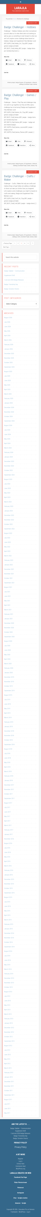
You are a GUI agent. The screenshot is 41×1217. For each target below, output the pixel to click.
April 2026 (7, 335)
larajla (20, 8)
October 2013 (8, 987)
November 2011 (9, 1086)
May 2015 (7, 911)
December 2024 (9, 407)
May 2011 (7, 1113)
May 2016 (7, 857)
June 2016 (7, 852)
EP (24, 82)
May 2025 (7, 385)
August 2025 (8, 371)
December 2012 (9, 1028)
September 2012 (9, 1041)
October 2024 (8, 416)
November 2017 (9, 789)
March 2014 (8, 969)
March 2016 (8, 866)
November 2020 (9, 628)
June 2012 (7, 1055)
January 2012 (8, 1077)
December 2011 (9, 1081)
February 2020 (8, 668)
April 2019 (7, 713)
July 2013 (7, 996)
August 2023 (8, 479)
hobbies (35, 84)
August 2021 (8, 587)
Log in (20, 1161)
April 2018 (7, 767)
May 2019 (7, 708)
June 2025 (7, 380)
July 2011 (7, 1104)
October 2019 (8, 686)
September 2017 (9, 798)
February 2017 (8, 830)
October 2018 (8, 740)
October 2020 (8, 632)
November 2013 (9, 983)
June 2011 (7, 1108)
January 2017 (8, 834)
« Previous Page (7, 243)
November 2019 (9, 682)
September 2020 (9, 637)
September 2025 (9, 367)
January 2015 (8, 929)
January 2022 (8, 565)
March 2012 (8, 1068)
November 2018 (9, 735)
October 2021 (8, 578)
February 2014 (8, 974)
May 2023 (7, 493)
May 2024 (7, 439)
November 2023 (9, 466)
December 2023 (9, 461)
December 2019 (9, 677)
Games (28, 165)
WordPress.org (20, 1169)
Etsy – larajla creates (20, 1198)
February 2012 (8, 1072)
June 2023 (7, 488)
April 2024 (7, 443)
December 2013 (9, 978)
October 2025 (8, 362)
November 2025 (9, 358)
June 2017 (7, 812)
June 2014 (7, 960)
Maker (35, 237)
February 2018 (8, 776)
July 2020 (7, 646)
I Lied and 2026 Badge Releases (14, 280)
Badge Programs (19, 82)
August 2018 (8, 749)
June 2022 (7, 542)
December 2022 (9, 515)
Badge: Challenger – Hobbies (20, 27)
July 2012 (7, 1050)
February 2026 (8, 344)
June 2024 (7, 434)
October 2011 (8, 1090)
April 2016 (7, 861)
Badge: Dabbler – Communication (14, 271)
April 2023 (7, 497)
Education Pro (23, 1209)
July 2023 (7, 484)
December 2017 (9, 785)
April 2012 (7, 1063)
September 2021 (9, 583)
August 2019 (8, 695)
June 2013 (7, 1001)
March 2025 (8, 394)
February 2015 (8, 924)
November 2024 (9, 412)
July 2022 (7, 538)
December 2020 (9, 623)
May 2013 (7, 1005)
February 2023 (8, 506)
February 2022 (8, 560)
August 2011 (8, 1099)
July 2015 (7, 902)
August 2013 (8, 992)
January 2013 (8, 1023)
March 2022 (8, 556)
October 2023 (8, 470)
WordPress (22, 1212)
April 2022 (7, 551)
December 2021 (9, 569)
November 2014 (9, 938)
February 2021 (8, 614)
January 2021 (8, 619)
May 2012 (7, 1059)
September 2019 (9, 690)
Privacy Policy (21, 1147)
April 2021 (7, 605)
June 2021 (7, 596)
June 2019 (7, 704)
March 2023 (8, 502)
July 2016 (7, 848)
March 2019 (8, 717)
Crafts (18, 237)
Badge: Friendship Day (11, 284)
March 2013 (8, 1014)
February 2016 (8, 870)
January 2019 (8, 726)
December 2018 (9, 731)
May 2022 (7, 547)
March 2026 (8, 340)
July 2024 (7, 430)
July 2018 (7, 753)
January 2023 (8, 511)
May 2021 (7, 601)
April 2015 (7, 915)
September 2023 (9, 475)
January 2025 (8, 403)
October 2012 (8, 1037)
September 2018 (9, 744)
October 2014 (8, 942)
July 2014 (7, 956)
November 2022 (9, 520)
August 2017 (8, 803)
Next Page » (6, 247)
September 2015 (9, 893)
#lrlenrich (35, 82)
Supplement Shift (9, 275)
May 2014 (7, 965)
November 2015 (9, 884)
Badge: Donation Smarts (11, 289)
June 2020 (7, 650)
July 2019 (7, 699)
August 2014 (8, 951)
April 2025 (7, 389)
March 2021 (8, 610)
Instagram (20, 1193)
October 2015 (8, 888)
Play (36, 165)
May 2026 (7, 331)
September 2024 (9, 421)
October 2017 (8, 794)
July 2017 (7, 807)
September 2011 (9, 1095)
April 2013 (7, 1010)
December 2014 (9, 933)
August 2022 (8, 533)
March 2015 (8, 920)
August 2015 (8, 897)
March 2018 (8, 771)
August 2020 (8, 641)
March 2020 (8, 664)
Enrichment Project (28, 84)
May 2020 (7, 655)
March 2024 (8, 448)
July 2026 (7, 322)
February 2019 (8, 722)
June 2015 (7, 906)
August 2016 (8, 843)
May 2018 (7, 762)
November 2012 (9, 1032)
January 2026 (8, 349)
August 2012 (8, 1046)
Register (20, 1159)
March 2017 (8, 825)
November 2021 (9, 574)
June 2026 (7, 326)
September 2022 (9, 529)
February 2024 (8, 452)
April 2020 (7, 659)
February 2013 (8, 1019)
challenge (21, 84)
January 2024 (8, 457)
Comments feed (20, 1166)
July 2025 (7, 376)
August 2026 (8, 317)
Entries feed (20, 1164)
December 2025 (9, 353)
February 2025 (8, 398)
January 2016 (8, 875)
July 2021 (7, 592)
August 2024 (8, 425)
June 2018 (7, 758)
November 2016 (9, 839)
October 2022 (8, 524)
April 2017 (7, 821)
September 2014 (9, 947)
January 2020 (8, 673)
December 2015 (9, 879)
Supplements (29, 82)
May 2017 (7, 816)
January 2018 (8, 780)
